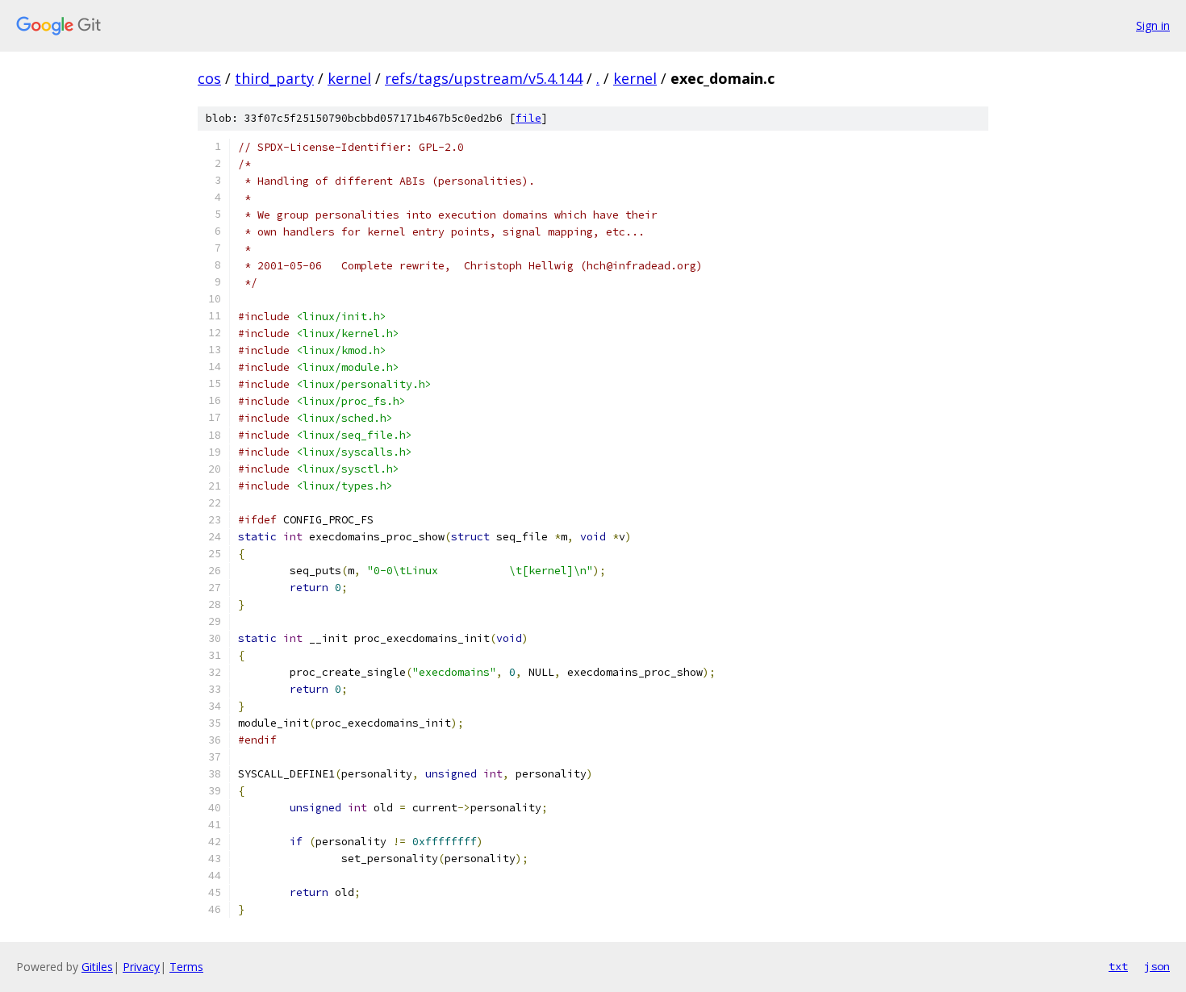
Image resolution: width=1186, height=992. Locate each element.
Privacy (141, 966)
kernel (349, 78)
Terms (186, 966)
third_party (274, 78)
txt (1118, 966)
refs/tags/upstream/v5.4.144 (484, 78)
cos (209, 78)
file (528, 118)
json (1157, 966)
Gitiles (97, 966)
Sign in (1153, 25)
